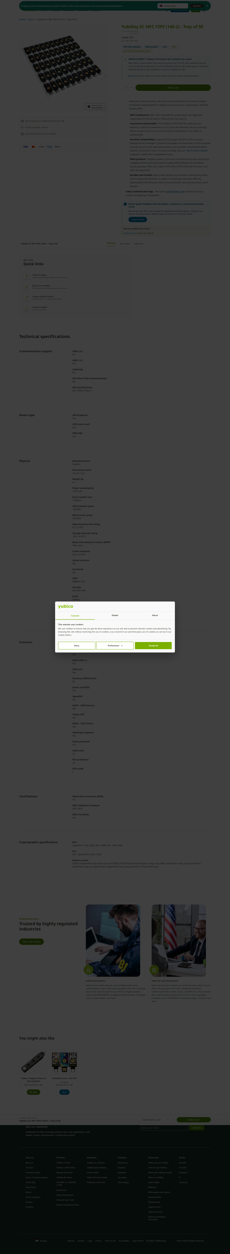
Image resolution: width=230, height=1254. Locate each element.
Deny (76, 645)
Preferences (113, 645)
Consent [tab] (75, 616)
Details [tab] (115, 615)
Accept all (153, 645)
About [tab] (155, 615)
